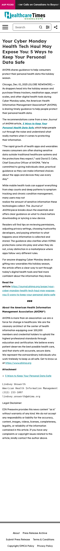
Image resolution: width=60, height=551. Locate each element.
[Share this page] (56, 27)
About (16, 533)
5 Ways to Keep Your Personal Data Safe (28, 375)
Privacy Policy (45, 545)
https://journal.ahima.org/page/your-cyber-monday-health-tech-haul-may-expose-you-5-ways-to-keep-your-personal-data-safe (28, 290)
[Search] (40, 27)
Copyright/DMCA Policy (20, 545)
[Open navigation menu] (5, 27)
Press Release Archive (35, 533)
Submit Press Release (18, 539)
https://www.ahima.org (18, 362)
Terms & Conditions (43, 539)
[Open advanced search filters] (47, 27)
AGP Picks (8, 4)
